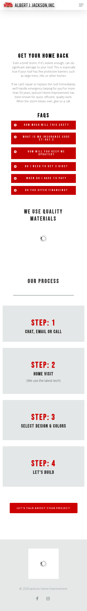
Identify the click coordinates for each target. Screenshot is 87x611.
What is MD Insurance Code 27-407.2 (46, 138)
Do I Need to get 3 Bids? (46, 166)
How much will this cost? (46, 125)
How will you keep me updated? (46, 153)
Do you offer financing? (46, 190)
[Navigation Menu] (81, 5)
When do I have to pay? (46, 178)
